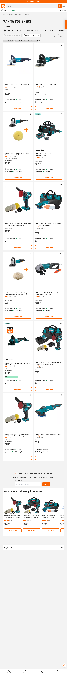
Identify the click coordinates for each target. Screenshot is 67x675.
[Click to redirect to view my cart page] (63, 6)
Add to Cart (18, 108)
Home (5, 14)
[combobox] (32, 6)
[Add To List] (30, 45)
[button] (59, 35)
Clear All (41, 40)
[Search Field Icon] (60, 6)
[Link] (18, 77)
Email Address (19, 481)
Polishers (26, 14)
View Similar (49, 458)
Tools (10, 14)
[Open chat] (66, 24)
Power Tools (17, 14)
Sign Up (46, 484)
